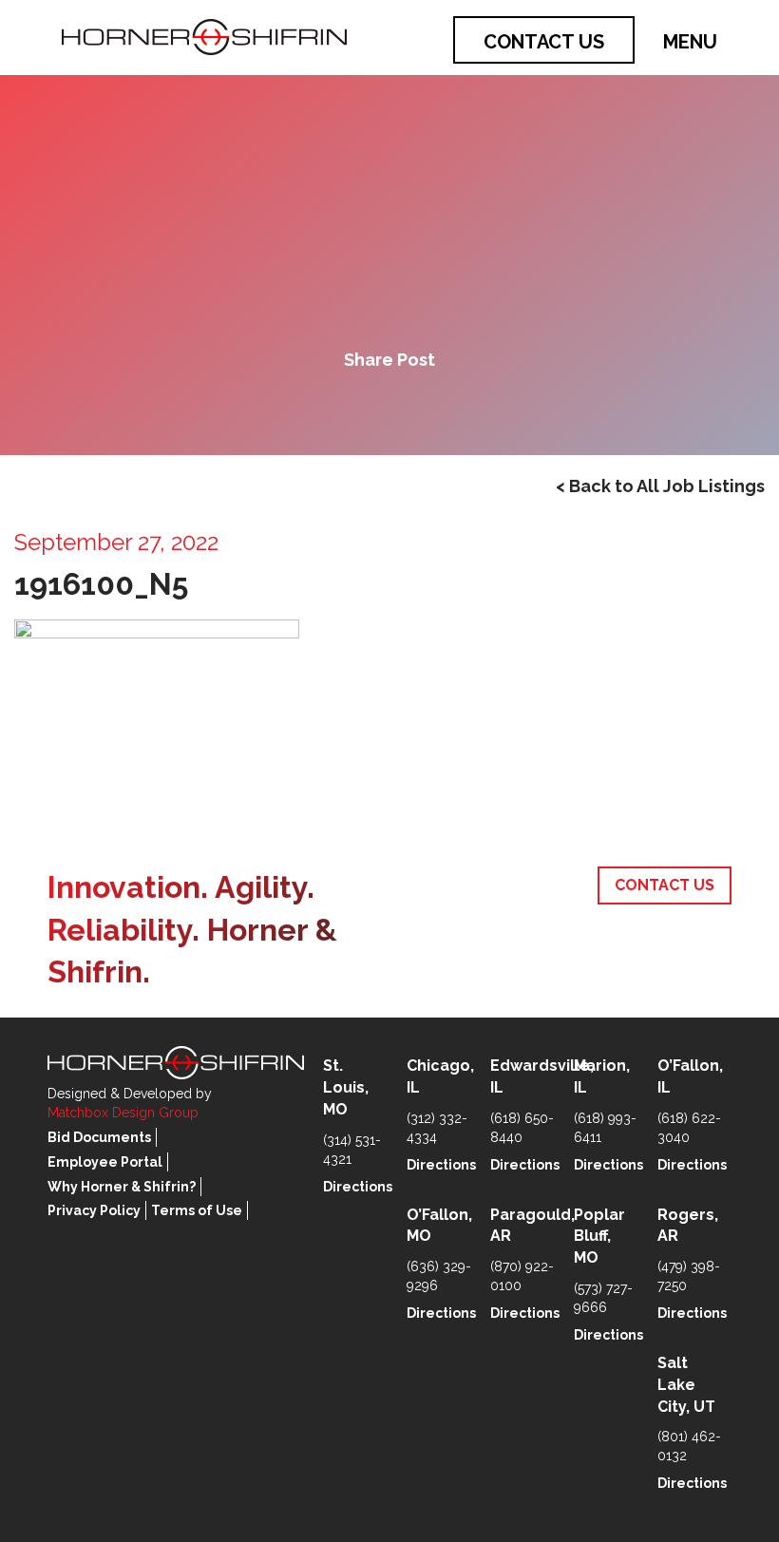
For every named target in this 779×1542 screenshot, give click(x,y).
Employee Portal (105, 1162)
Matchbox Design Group (123, 1112)
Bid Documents (99, 1137)
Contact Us (544, 41)
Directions (357, 1186)
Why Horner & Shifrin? (122, 1186)
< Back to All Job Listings (660, 486)
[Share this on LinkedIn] (454, 408)
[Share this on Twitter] (389, 408)
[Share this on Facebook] (325, 408)
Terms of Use (196, 1210)
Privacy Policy (94, 1210)
